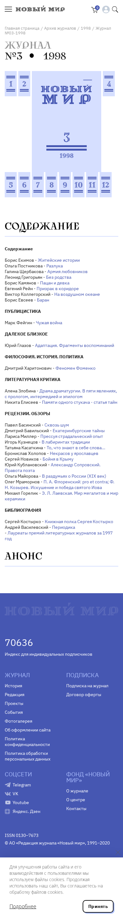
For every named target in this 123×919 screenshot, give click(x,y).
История (13, 686)
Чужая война (49, 322)
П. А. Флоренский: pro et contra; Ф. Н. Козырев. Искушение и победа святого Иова (59, 484)
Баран (43, 300)
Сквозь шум (56, 425)
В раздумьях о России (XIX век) (74, 476)
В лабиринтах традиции (66, 442)
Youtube (21, 802)
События (14, 712)
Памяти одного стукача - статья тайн (79, 402)
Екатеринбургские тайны (79, 430)
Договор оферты (83, 694)
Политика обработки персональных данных (27, 756)
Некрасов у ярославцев (74, 453)
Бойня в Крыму (58, 459)
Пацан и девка (54, 283)
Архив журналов (60, 28)
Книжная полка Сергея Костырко (79, 521)
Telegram (22, 785)
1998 (86, 28)
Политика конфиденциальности (27, 741)
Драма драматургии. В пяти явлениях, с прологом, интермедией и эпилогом (61, 393)
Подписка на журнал (87, 686)
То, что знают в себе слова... (76, 448)
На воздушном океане (77, 294)
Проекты (14, 703)
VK (15, 794)
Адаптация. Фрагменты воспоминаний (74, 345)
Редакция (14, 694)
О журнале (77, 791)
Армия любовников (67, 271)
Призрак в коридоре (58, 288)
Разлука (54, 266)
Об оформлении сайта (27, 730)
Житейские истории (59, 260)
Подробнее (22, 906)
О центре (75, 800)
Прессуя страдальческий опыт (71, 436)
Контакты (76, 808)
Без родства (58, 277)
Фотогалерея (18, 721)
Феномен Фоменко (76, 368)
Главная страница (22, 28)
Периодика (63, 527)
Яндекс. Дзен (26, 811)
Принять (98, 906)
